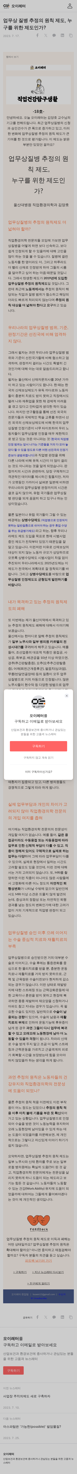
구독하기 (38, 746)
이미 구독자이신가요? (38, 771)
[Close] (66, 695)
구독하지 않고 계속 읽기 (38, 757)
